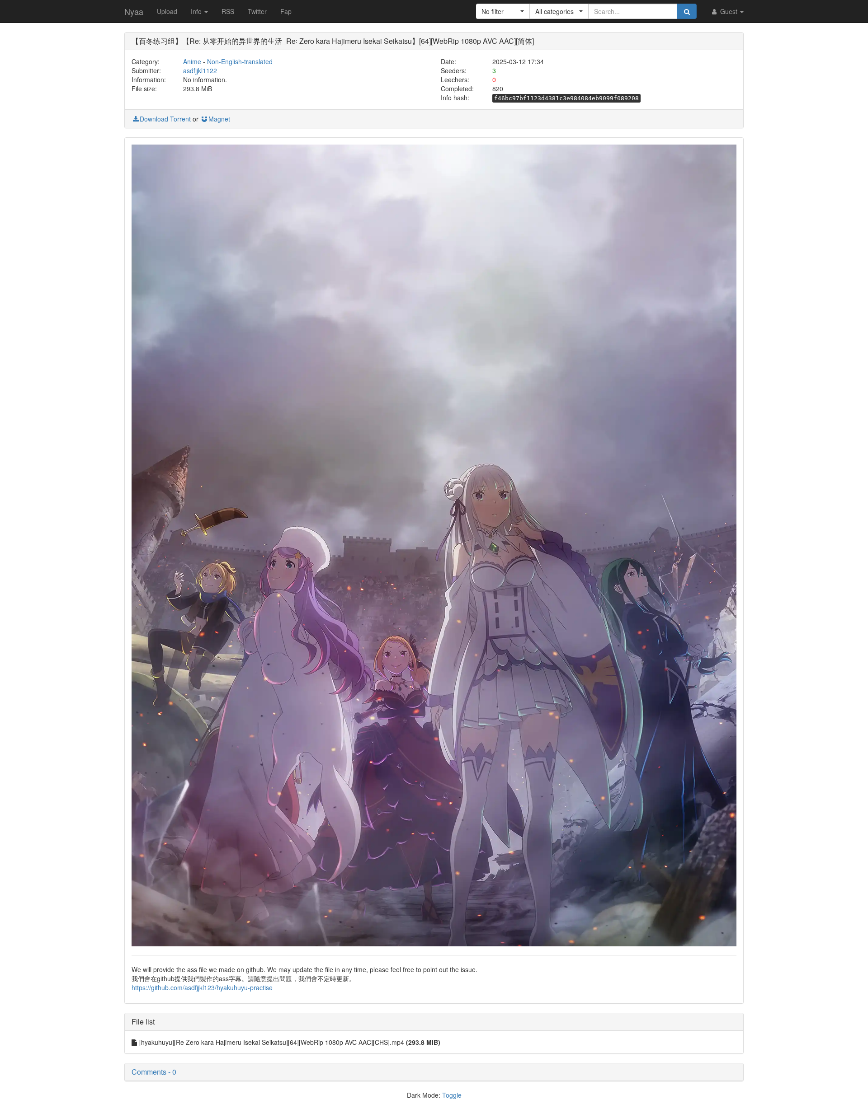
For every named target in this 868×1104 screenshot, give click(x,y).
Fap (286, 11)
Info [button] (197, 11)
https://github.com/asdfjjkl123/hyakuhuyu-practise (202, 987)
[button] (503, 11)
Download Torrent (165, 118)
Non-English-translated (240, 61)
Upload (167, 11)
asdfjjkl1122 (200, 70)
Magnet (219, 118)
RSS (228, 11)
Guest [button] (728, 11)
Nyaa (133, 11)
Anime (192, 61)
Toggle (452, 1094)
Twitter (257, 11)
